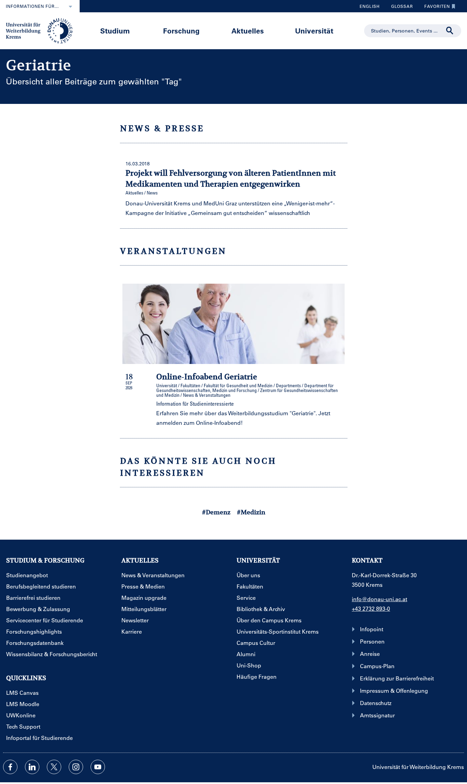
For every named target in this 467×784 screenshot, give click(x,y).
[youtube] (98, 767)
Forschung (181, 30)
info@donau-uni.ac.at (379, 599)
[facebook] (10, 767)
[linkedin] (32, 767)
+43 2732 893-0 (371, 608)
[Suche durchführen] (450, 31)
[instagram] (76, 767)
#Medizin (251, 512)
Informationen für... (32, 6)
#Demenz (216, 512)
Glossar (399, 7)
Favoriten (434, 7)
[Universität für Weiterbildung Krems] (42, 30)
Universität (314, 30)
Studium (115, 30)
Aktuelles (247, 30)
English (370, 6)
